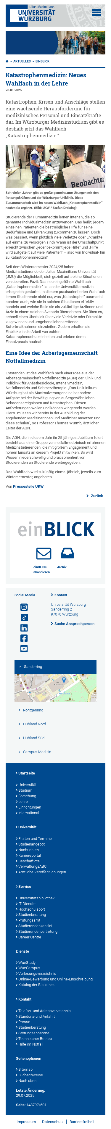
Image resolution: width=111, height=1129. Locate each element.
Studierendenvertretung (37, 931)
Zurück (96, 496)
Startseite (26, 773)
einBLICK (42, 61)
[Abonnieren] (43, 553)
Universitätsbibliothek (36, 898)
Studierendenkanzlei (35, 926)
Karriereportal (29, 855)
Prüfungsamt (29, 920)
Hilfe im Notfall (30, 1044)
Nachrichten (28, 850)
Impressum (26, 1122)
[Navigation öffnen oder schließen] (96, 12)
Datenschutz (52, 1122)
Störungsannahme (33, 1033)
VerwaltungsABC (32, 866)
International (28, 813)
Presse (24, 1022)
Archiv (62, 567)
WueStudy (27, 962)
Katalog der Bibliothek (36, 985)
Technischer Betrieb (35, 1038)
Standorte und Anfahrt (36, 1016)
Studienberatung (32, 914)
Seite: (20, 1105)
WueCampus (29, 968)
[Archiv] (67, 553)
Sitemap (25, 1069)
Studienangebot (31, 844)
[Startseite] (7, 61)
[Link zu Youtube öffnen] (22, 649)
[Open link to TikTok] (22, 618)
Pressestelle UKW (28, 486)
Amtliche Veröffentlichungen (42, 872)
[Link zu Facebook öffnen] (22, 638)
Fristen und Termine (35, 838)
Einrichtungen (29, 807)
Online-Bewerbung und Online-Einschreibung (55, 979)
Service (24, 886)
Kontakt (60, 595)
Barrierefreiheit (82, 1122)
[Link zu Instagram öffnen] (22, 607)
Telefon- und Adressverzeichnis (44, 1011)
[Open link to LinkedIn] (22, 628)
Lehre (23, 801)
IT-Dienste (27, 903)
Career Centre (29, 937)
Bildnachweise (30, 1075)
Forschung (27, 796)
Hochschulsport (31, 909)
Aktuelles (22, 61)
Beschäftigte (29, 861)
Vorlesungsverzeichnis (37, 973)
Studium (25, 790)
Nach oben (27, 1080)
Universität (27, 784)
